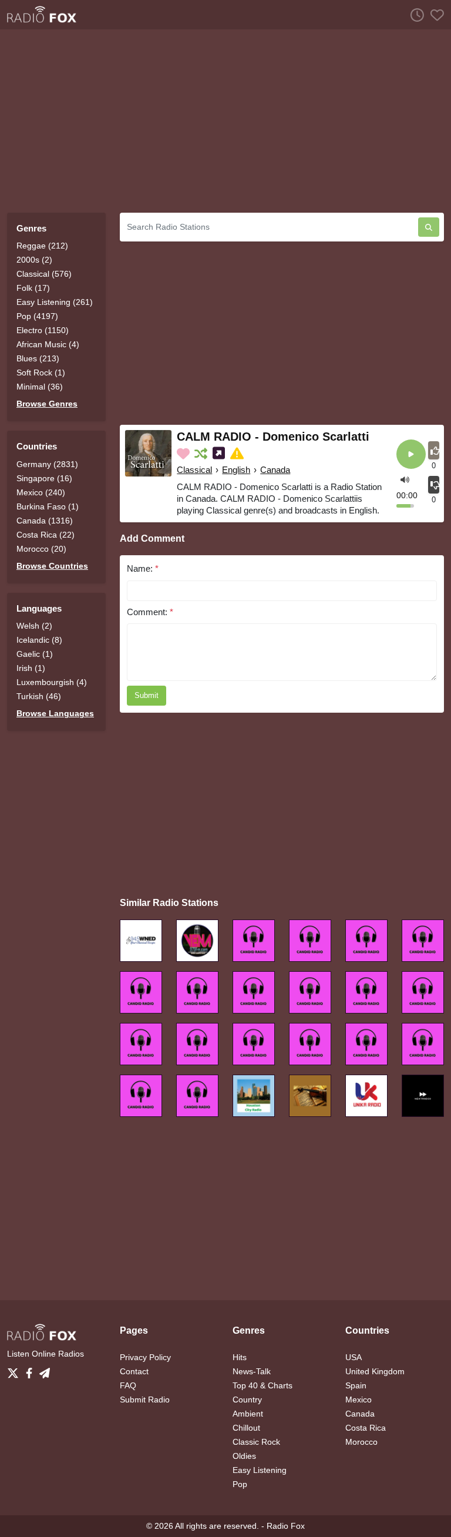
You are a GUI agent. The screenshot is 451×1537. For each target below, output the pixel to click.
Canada (275, 470)
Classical (194, 470)
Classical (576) (44, 273)
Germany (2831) (47, 464)
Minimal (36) (39, 386)
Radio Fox (286, 1526)
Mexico (358, 1399)
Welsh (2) (34, 625)
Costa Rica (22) (45, 534)
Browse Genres (47, 403)
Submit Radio (145, 1399)
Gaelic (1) (34, 654)
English (236, 470)
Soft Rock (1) (40, 372)
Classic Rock (256, 1442)
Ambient (248, 1413)
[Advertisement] (225, 121)
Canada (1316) (44, 520)
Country (247, 1399)
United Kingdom (375, 1371)
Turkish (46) (38, 696)
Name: (143, 568)
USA (353, 1357)
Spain (355, 1385)
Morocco (361, 1442)
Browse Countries (52, 565)
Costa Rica (365, 1427)
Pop (240, 1484)
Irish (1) (30, 668)
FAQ (128, 1385)
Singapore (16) (44, 478)
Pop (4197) (37, 316)
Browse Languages (55, 713)
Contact (134, 1371)
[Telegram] (44, 1369)
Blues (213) (37, 358)
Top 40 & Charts (262, 1385)
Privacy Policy (145, 1357)
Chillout (246, 1427)
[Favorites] (434, 15)
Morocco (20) (41, 548)
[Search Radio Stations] (428, 227)
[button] (404, 479)
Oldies (244, 1456)
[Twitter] (15, 1369)
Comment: (150, 612)
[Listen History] (414, 15)
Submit (146, 695)
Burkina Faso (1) (47, 506)
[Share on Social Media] (220, 453)
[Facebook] (31, 1369)
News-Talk (252, 1371)
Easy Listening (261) (54, 302)
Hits (240, 1357)
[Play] (411, 455)
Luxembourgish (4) (51, 682)
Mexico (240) (40, 492)
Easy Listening (260, 1470)
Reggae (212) (42, 245)
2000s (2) (34, 259)
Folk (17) (33, 288)
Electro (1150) (42, 330)
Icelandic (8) (39, 640)
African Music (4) (47, 344)
